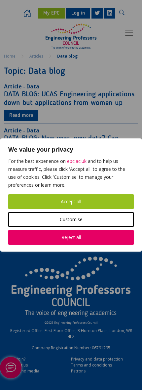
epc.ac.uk (77, 161)
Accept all (71, 201)
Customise (71, 219)
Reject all (71, 237)
